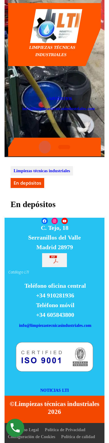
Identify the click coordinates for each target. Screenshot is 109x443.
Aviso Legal (28, 430)
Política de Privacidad (65, 430)
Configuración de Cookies (31, 437)
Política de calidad (78, 437)
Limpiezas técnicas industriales (42, 171)
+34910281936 (59, 98)
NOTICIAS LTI (54, 390)
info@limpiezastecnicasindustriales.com (58, 108)
